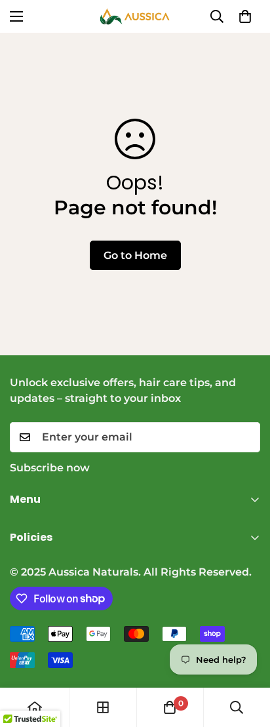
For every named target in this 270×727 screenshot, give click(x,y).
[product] (35, 707)
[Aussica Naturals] (135, 16)
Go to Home (135, 255)
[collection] (102, 707)
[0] (245, 16)
